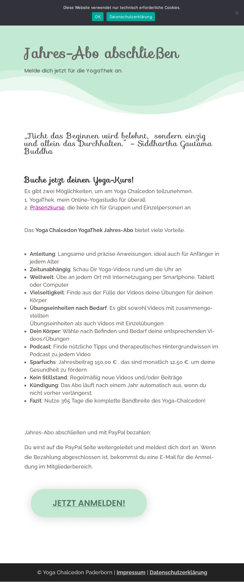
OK (98, 16)
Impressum (131, 572)
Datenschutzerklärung (178, 572)
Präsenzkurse (47, 207)
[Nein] (237, 13)
